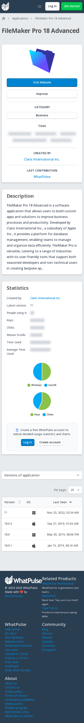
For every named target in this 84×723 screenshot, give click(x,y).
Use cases (11, 650)
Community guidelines (19, 700)
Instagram (49, 650)
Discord (47, 633)
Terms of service (16, 695)
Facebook (48, 646)
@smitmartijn (14, 596)
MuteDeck (49, 596)
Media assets (14, 704)
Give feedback (14, 637)
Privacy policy (14, 691)
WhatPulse (42, 176)
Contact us (12, 687)
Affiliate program (16, 708)
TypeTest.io (50, 608)
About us (11, 683)
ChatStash (12, 666)
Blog (45, 629)
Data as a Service (16, 658)
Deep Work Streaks (18, 670)
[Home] (4, 18)
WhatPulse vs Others (19, 716)
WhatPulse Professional (58, 583)
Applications (20, 18)
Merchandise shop (17, 712)
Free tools (12, 662)
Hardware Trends (16, 654)
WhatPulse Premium (18, 646)
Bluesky (47, 637)
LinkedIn (47, 641)
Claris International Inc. (42, 159)
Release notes (14, 641)
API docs (11, 633)
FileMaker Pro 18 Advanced (53, 18)
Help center (12, 629)
